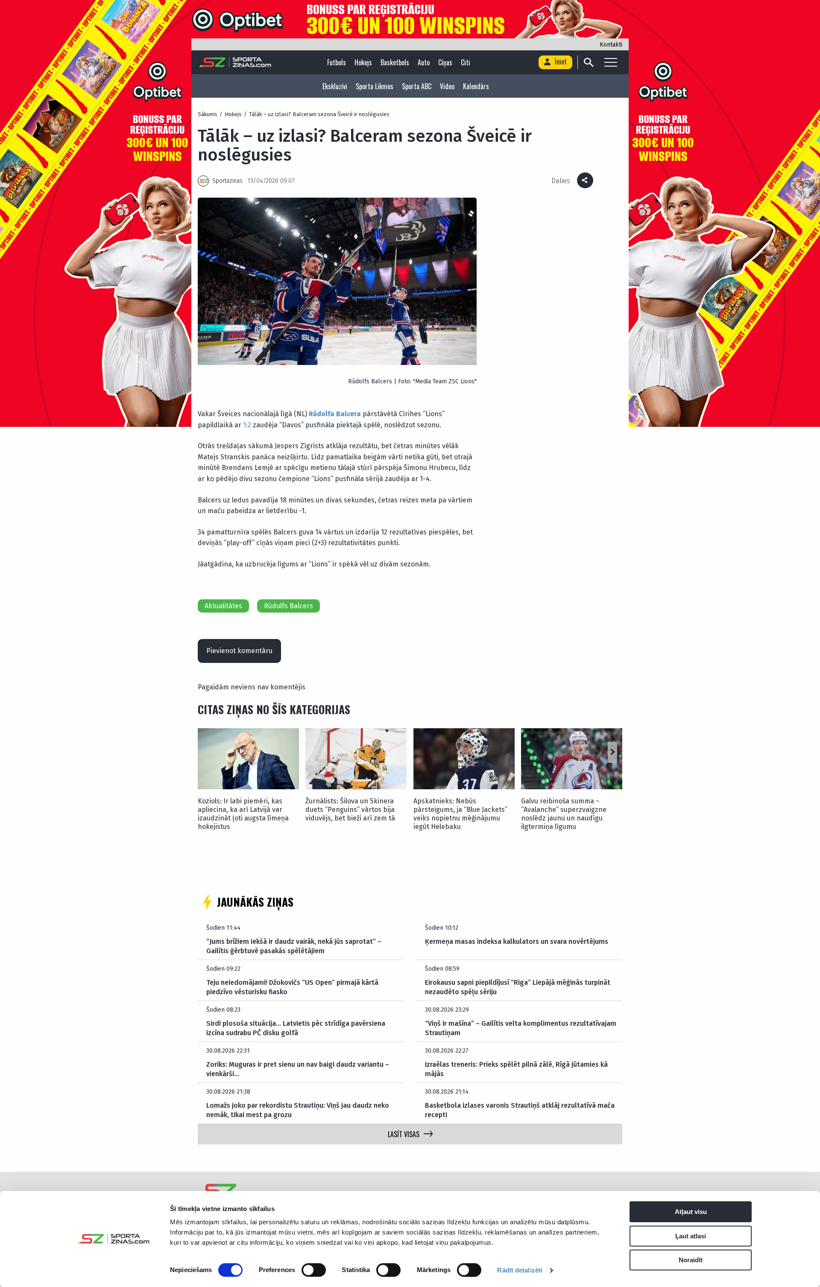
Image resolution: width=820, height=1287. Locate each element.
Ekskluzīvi (334, 86)
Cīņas (445, 62)
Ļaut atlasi (690, 1236)
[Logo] (235, 62)
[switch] (314, 1270)
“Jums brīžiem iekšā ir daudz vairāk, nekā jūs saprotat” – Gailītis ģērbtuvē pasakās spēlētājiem (293, 946)
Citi (465, 62)
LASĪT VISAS (403, 1134)
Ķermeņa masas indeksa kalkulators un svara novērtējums (516, 941)
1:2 (247, 425)
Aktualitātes (223, 606)
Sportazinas (227, 180)
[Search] (588, 62)
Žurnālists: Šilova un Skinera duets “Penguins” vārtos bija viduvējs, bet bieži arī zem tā (350, 809)
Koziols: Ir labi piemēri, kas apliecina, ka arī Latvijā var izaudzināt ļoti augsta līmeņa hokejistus (243, 814)
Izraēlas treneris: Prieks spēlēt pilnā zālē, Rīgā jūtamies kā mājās (516, 1069)
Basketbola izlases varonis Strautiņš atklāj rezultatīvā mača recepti (520, 1110)
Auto (424, 62)
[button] (612, 752)
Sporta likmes (374, 86)
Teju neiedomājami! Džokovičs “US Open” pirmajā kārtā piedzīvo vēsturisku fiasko (292, 987)
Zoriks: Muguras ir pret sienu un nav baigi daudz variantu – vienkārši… (297, 1069)
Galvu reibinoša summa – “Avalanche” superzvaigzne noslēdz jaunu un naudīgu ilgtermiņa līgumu (563, 814)
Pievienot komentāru (239, 651)
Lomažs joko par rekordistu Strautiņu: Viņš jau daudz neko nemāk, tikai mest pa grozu (297, 1110)
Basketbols (395, 62)
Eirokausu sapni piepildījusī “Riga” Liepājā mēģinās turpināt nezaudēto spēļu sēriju (517, 987)
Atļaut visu (691, 1211)
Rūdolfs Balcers (288, 606)
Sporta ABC (416, 86)
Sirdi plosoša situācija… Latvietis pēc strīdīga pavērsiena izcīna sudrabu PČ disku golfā (295, 1028)
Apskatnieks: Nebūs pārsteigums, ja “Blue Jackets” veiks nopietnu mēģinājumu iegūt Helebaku (460, 814)
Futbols (336, 62)
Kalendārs (476, 86)
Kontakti (611, 44)
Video (447, 86)
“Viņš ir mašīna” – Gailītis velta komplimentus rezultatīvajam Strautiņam (520, 1028)
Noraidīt (691, 1260)
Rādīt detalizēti (519, 1270)
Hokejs (363, 62)
